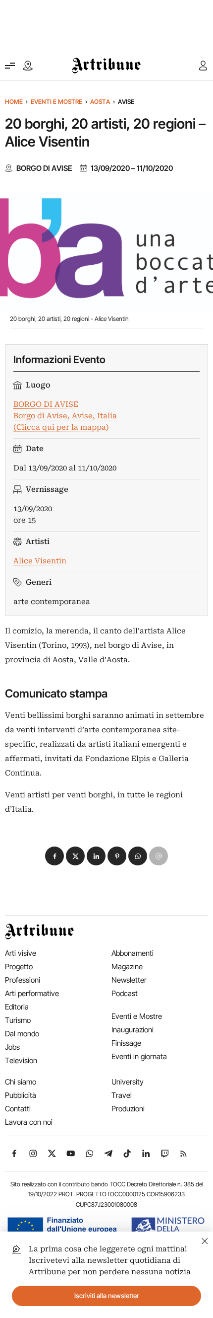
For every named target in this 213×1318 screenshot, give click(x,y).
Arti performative (32, 993)
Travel (121, 1095)
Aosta (100, 101)
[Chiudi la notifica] (205, 1240)
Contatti (18, 1108)
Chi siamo (20, 1081)
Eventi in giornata (139, 1056)
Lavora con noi (29, 1122)
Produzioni (128, 1108)
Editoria (17, 1006)
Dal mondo (22, 1033)
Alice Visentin (39, 560)
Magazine (127, 966)
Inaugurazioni (132, 1029)
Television (21, 1060)
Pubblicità (20, 1095)
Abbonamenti (132, 953)
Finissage (126, 1043)
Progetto (19, 966)
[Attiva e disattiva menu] (10, 65)
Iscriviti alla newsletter (106, 1296)
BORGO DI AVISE (44, 168)
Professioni (22, 980)
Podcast (124, 993)
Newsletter (129, 980)
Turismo (18, 1020)
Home (14, 101)
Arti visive (20, 953)
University (127, 1081)
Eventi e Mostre (56, 101)
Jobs (12, 1047)
